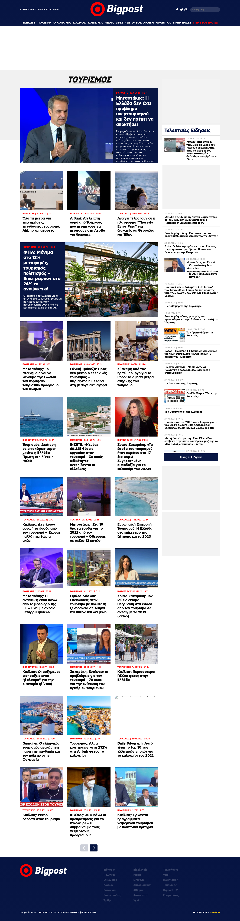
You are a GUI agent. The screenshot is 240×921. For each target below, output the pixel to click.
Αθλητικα (163, 23)
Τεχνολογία (170, 870)
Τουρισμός (170, 885)
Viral (166, 875)
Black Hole (140, 870)
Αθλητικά (139, 890)
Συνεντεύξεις (112, 895)
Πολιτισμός (170, 880)
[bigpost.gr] (116, 15)
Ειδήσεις (109, 870)
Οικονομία (110, 880)
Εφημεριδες (182, 23)
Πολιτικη (44, 23)
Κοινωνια (95, 23)
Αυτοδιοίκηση (142, 885)
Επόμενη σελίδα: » (94, 847)
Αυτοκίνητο (140, 895)
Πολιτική (109, 875)
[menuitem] (28, 23)
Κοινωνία (109, 890)
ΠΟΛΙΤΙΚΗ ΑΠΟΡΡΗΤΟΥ (67, 912)
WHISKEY (215, 912)
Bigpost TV (170, 890)
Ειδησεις (28, 23)
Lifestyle (123, 23)
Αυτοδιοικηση (143, 23)
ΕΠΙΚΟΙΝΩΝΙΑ (88, 912)
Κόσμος (108, 885)
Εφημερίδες (171, 895)
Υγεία (137, 900)
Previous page (84, 847)
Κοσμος (79, 23)
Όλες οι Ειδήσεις (191, 457)
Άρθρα (107, 900)
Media (109, 23)
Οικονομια (62, 23)
